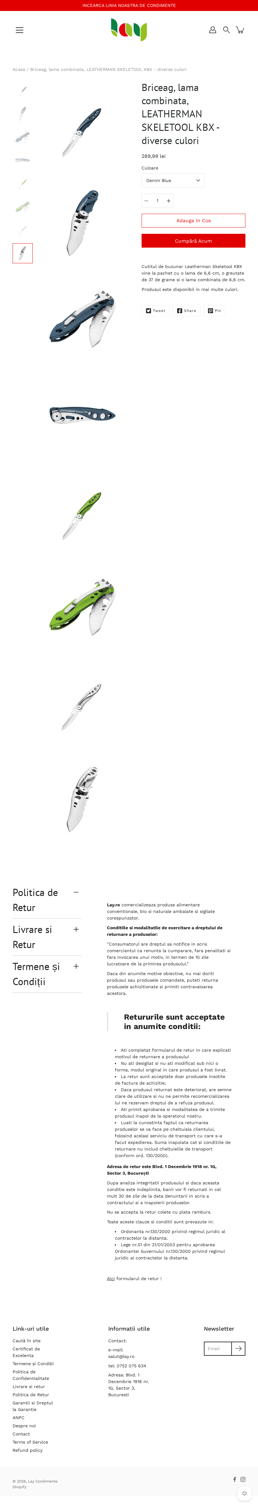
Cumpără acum (193, 241)
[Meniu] (19, 30)
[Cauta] (227, 30)
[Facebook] (234, 1479)
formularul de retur (173, 1050)
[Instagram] (242, 1479)
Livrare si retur (29, 1386)
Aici (111, 1278)
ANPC (19, 1417)
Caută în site (27, 1340)
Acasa (19, 69)
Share (190, 310)
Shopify (19, 1487)
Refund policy (27, 1450)
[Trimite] (238, 1349)
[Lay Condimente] (129, 30)
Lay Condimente (43, 1481)
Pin (218, 310)
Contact (21, 1433)
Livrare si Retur (32, 937)
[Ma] (168, 200)
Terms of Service (30, 1442)
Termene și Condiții (36, 974)
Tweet (159, 310)
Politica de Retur (35, 900)
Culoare (150, 167)
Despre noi (24, 1425)
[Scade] (146, 200)
